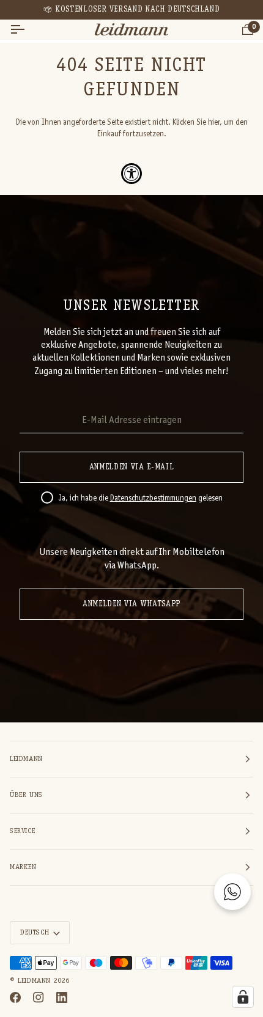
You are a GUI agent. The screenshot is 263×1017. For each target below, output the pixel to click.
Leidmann (34, 981)
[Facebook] (15, 997)
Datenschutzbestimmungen (153, 498)
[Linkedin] (61, 997)
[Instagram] (38, 997)
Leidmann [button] (26, 759)
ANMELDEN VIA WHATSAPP (131, 604)
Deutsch (34, 932)
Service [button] (22, 831)
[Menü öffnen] (28, 30)
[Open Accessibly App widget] (131, 173)
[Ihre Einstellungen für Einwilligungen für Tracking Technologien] (242, 996)
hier (214, 123)
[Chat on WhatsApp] (232, 891)
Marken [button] (23, 867)
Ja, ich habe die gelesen (140, 498)
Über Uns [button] (26, 795)
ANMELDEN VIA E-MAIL (131, 467)
